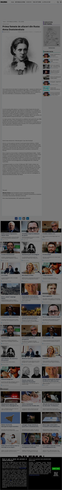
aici (10, 480)
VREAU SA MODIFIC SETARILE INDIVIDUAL (55, 474)
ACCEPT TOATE (56, 468)
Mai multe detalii (22, 468)
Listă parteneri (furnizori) (34, 475)
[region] (31, 473)
